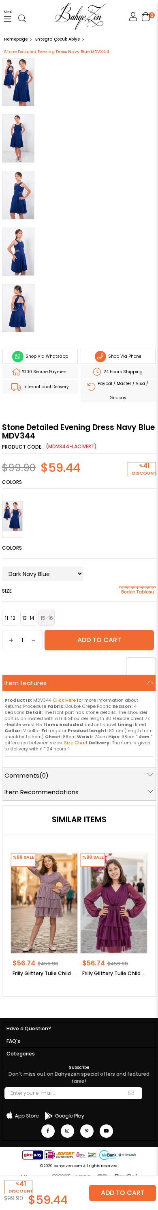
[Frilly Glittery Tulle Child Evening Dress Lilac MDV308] (44, 903)
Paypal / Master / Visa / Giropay (122, 390)
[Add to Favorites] (141, 667)
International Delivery (45, 387)
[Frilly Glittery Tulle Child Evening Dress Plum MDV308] (114, 903)
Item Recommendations (41, 792)
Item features (25, 683)
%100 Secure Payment (44, 372)
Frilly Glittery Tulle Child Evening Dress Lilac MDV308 (44, 973)
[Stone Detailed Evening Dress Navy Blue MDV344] (12, 516)
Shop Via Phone (124, 356)
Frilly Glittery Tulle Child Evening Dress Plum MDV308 (113, 973)
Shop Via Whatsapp (46, 356)
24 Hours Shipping (122, 372)
